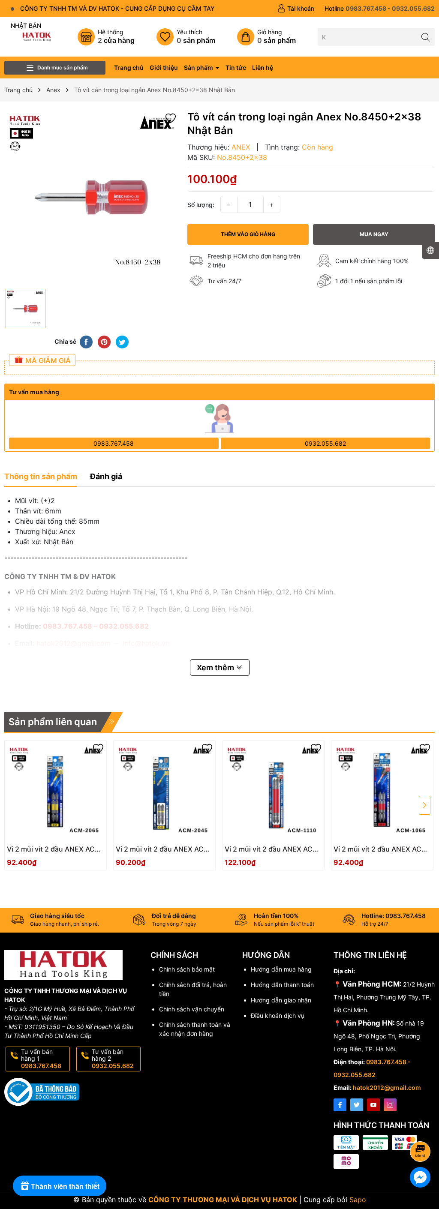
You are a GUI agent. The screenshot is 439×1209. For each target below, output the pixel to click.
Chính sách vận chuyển (191, 1009)
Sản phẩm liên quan (53, 721)
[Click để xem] (91, 197)
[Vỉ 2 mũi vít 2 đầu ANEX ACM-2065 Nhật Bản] (55, 791)
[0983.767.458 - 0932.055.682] (380, 8)
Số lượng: (200, 204)
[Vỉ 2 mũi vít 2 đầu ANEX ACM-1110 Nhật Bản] (273, 791)
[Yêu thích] (185, 36)
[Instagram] (390, 1104)
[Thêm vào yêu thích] (170, 117)
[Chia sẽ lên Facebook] (86, 341)
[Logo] (36, 36)
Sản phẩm (199, 67)
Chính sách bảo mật (187, 969)
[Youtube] (373, 1104)
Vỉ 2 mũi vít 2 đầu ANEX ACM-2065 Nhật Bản (55, 849)
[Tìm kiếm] (426, 37)
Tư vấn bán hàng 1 (41, 1059)
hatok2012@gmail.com (387, 1087)
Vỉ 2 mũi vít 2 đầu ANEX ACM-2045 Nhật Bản (164, 849)
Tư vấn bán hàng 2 (113, 1059)
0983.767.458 (113, 443)
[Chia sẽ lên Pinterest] (104, 341)
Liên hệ (262, 67)
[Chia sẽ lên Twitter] (122, 341)
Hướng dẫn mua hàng (281, 969)
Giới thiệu (164, 67)
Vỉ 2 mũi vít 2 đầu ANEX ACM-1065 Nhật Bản (382, 849)
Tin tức (236, 67)
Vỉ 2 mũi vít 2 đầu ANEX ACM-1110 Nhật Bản (273, 849)
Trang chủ (129, 67)
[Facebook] (340, 1104)
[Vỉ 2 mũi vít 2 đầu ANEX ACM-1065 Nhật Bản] (382, 791)
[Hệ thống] (106, 36)
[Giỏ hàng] (266, 36)
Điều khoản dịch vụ (277, 1015)
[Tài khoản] (295, 8)
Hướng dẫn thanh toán (282, 984)
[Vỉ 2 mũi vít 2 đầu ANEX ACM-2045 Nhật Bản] (164, 791)
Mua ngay (374, 234)
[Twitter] (356, 1104)
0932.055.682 (325, 443)
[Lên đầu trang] (421, 1128)
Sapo (357, 1199)
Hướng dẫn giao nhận (281, 1000)
